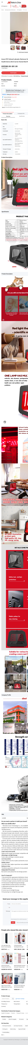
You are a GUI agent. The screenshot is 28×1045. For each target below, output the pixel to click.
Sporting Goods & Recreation (10, 9)
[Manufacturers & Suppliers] (14, 2)
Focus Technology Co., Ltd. (17, 1039)
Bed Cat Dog (13, 1029)
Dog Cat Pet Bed (21, 1029)
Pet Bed (4, 1019)
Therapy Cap (4, 1004)
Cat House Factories (18, 1025)
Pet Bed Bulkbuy (5, 1032)
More (2, 1034)
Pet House (25, 9)
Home (2, 9)
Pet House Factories (6, 1025)
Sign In (3, 107)
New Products (17, 1001)
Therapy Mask (17, 1004)
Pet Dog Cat (4, 1029)
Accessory (3, 1006)
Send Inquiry (13, 72)
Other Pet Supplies (12, 1019)
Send (13, 922)
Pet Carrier (21, 1019)
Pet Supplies (19, 9)
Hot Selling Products (5, 1001)
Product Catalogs (20, 998)
